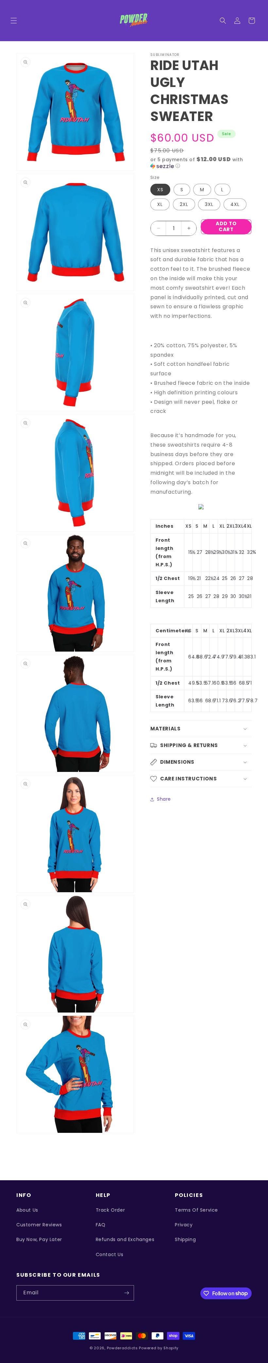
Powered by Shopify (158, 1348)
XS (160, 189)
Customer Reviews (39, 1224)
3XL (209, 204)
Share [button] (164, 799)
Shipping (185, 1239)
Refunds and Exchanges (125, 1239)
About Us (27, 1210)
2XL (184, 204)
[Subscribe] (126, 1293)
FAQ (101, 1224)
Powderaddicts (122, 1348)
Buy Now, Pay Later (39, 1239)
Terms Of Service (196, 1210)
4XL (235, 204)
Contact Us (110, 1254)
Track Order (110, 1210)
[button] (14, 20)
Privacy (184, 1224)
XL (160, 204)
